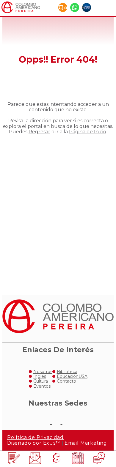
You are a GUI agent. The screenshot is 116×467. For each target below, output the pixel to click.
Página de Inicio (87, 131)
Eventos (42, 386)
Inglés (39, 376)
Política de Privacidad (35, 437)
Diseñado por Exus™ (34, 443)
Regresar (39, 131)
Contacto (66, 381)
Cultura (40, 381)
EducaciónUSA (72, 376)
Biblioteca (67, 371)
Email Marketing (86, 443)
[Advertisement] (58, 209)
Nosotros (42, 371)
